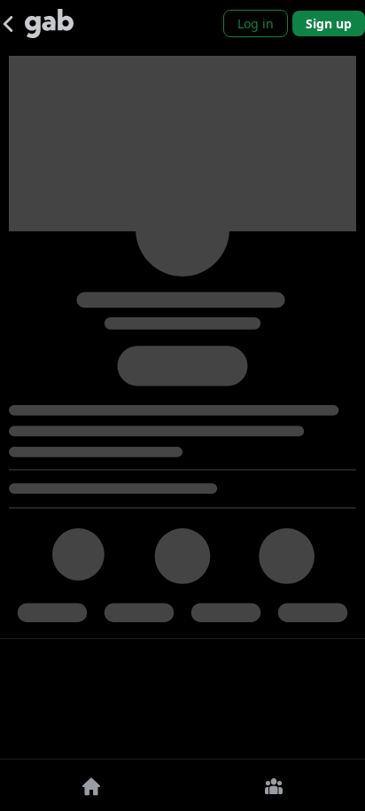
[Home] (91, 785)
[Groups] (273, 785)
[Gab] (49, 23)
